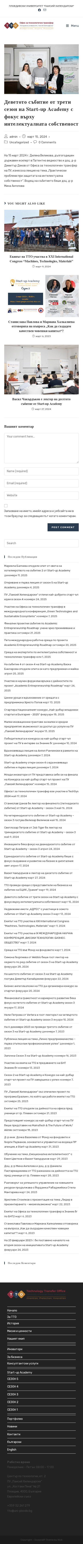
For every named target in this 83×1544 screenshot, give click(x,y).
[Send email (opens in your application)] (44, 10)
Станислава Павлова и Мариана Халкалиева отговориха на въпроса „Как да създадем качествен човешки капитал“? (41, 326)
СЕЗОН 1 (12, 1410)
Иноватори (14, 1349)
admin (13, 137)
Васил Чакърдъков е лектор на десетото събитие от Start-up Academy (41, 401)
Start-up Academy (19, 1372)
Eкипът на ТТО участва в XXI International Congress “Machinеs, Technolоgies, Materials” (41, 258)
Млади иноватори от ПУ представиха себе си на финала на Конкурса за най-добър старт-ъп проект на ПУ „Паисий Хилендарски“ (41, 779)
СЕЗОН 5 (12, 1379)
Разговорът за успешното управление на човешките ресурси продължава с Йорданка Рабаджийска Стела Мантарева (40, 1187)
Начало (12, 1310)
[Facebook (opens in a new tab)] (39, 10)
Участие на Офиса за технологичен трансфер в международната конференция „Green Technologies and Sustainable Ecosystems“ (41, 611)
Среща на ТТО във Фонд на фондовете (29, 949)
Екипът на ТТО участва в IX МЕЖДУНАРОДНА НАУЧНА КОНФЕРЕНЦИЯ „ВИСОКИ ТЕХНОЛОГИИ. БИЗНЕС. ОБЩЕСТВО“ (38, 938)
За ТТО (12, 1317)
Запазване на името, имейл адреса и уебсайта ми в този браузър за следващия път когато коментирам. (40, 513)
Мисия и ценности (19, 1331)
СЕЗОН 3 (12, 1394)
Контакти (13, 1434)
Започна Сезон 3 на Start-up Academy (29, 1055)
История (13, 1323)
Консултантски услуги (22, 1363)
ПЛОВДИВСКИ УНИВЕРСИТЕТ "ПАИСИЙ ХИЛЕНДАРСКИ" (41, 6)
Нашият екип (16, 1338)
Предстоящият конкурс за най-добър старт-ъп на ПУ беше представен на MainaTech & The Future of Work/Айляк (39, 1125)
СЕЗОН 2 (12, 1402)
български (14, 1442)
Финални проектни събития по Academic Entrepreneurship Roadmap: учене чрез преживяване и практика (39, 628)
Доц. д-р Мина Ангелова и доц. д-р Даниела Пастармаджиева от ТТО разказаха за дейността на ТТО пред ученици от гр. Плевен (41, 1170)
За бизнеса (14, 1357)
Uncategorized (19, 142)
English (11, 1449)
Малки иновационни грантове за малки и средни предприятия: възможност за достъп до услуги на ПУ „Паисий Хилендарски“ (39, 726)
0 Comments (47, 142)
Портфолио (15, 1419)
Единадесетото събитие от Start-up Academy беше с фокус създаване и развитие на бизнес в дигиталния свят (38, 861)
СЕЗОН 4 (12, 1386)
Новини (12, 1426)
